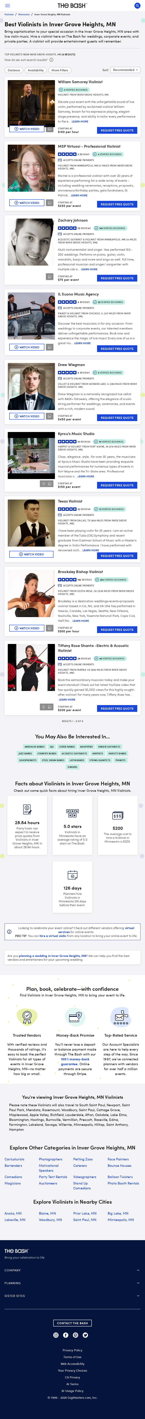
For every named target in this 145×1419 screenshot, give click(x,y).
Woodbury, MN (50, 1219)
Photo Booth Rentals (123, 1183)
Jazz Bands (25, 753)
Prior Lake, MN (84, 1213)
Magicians (13, 1183)
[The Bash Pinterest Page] (75, 1335)
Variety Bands (117, 753)
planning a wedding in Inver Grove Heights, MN (52, 956)
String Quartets (99, 760)
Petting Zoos (83, 1159)
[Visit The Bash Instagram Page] (56, 1335)
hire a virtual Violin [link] (53, 936)
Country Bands (47, 753)
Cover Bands (67, 746)
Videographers (84, 1177)
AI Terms (72, 1384)
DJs (52, 746)
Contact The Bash (72, 1323)
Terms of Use (72, 1357)
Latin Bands (77, 760)
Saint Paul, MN (84, 1219)
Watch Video (29, 129)
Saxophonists (27, 760)
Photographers (50, 1159)
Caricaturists (14, 1159)
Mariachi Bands (35, 746)
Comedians (13, 1177)
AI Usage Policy (72, 1391)
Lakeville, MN (15, 1219)
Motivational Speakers (49, 1168)
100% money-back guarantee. (75, 1061)
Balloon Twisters (120, 1177)
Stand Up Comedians (82, 1185)
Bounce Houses (119, 1165)
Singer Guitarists (109, 746)
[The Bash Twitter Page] (85, 1335)
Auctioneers (48, 1183)
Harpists (97, 753)
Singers (72, 766)
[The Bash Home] (72, 5)
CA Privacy (72, 1377)
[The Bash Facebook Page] (65, 1335)
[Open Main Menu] (8, 6)
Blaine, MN (47, 1213)
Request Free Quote (117, 130)
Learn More (80, 121)
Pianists (121, 760)
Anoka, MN (13, 1213)
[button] (72, 1270)
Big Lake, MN (118, 1213)
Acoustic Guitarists (74, 753)
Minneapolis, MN (121, 1219)
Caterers (80, 1165)
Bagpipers (86, 746)
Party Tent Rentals (53, 1177)
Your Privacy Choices (72, 1370)
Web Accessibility (73, 1364)
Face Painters (118, 1159)
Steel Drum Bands (53, 760)
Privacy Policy (72, 1350)
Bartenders (13, 1165)
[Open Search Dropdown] (137, 6)
